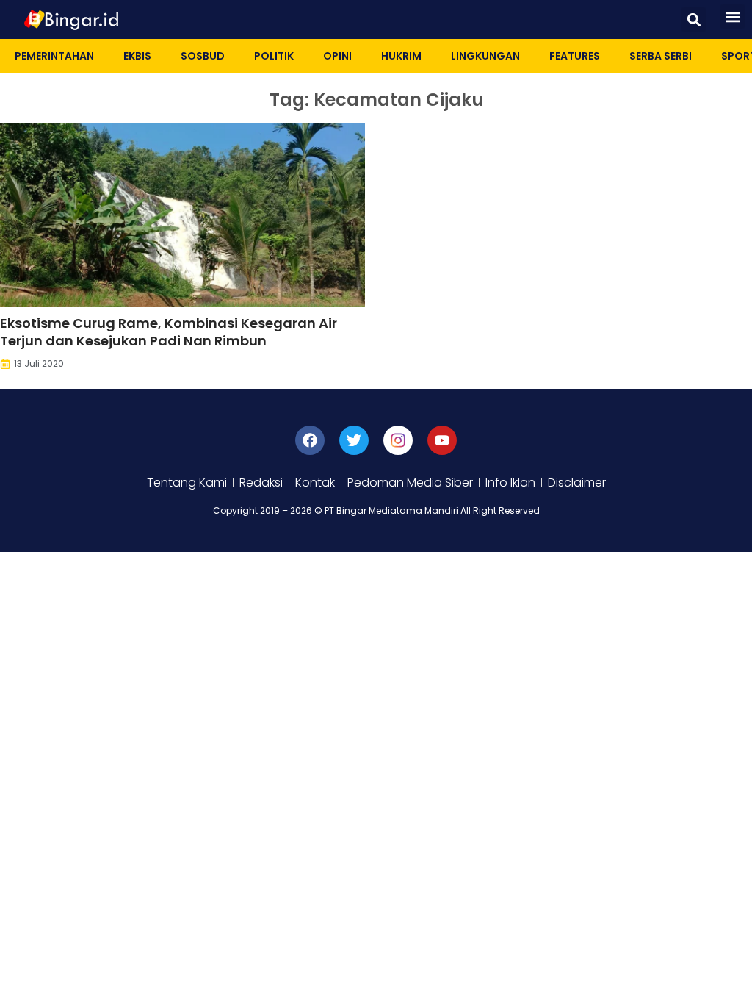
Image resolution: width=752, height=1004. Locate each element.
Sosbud (203, 56)
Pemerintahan (54, 56)
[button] (694, 19)
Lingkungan (485, 56)
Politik (274, 56)
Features (574, 56)
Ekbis (137, 56)
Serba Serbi (660, 56)
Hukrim (401, 56)
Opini (337, 56)
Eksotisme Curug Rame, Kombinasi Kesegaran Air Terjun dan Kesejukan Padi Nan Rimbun (168, 332)
